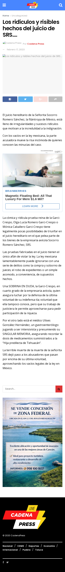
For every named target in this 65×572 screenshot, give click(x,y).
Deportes (34, 546)
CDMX (20, 546)
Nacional (8, 546)
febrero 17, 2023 (16, 49)
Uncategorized (19, 15)
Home (6, 15)
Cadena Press (35, 43)
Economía (49, 546)
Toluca (39, 549)
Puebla (27, 549)
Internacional (10, 549)
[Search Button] (58, 389)
